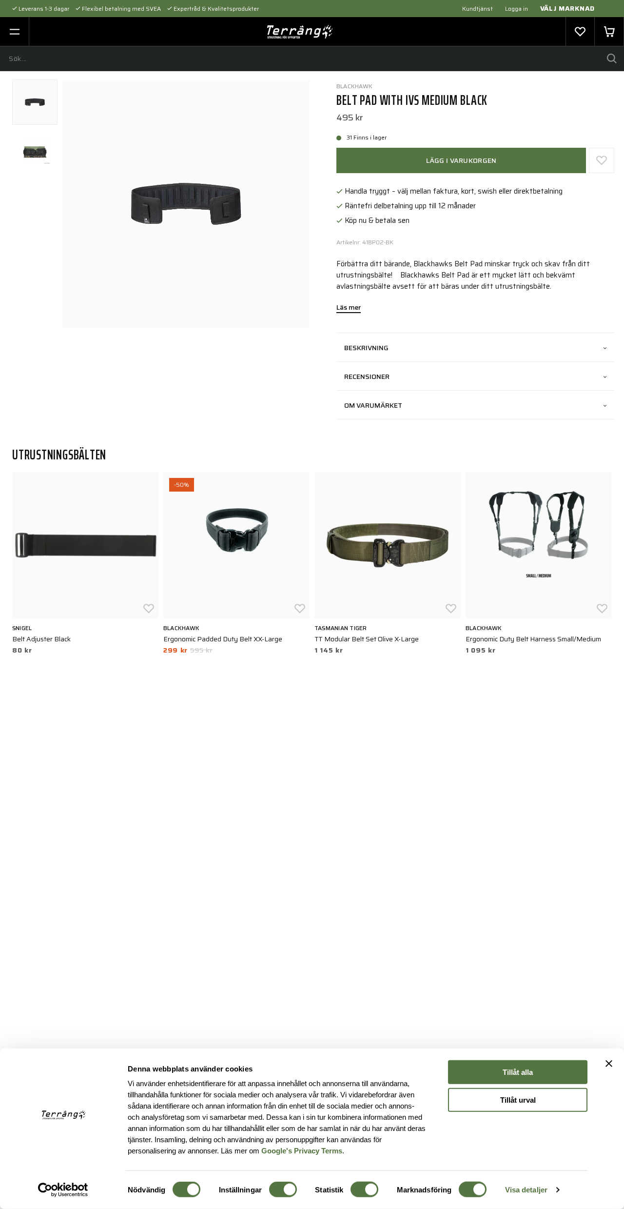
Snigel (22, 628)
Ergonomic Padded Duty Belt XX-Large (222, 639)
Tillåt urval (518, 1099)
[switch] (283, 1189)
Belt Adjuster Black (41, 639)
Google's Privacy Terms (301, 1150)
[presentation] (35, 102)
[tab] (35, 102)
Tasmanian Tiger (340, 628)
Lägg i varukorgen (461, 160)
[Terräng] (300, 32)
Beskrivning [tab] (366, 347)
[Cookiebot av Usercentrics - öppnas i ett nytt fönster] (63, 1190)
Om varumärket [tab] (373, 405)
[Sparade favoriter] (580, 31)
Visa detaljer (526, 1190)
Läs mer (348, 308)
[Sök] (612, 58)
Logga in (516, 8)
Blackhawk (354, 86)
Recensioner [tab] (367, 376)
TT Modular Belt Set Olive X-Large (366, 639)
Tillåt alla (518, 1072)
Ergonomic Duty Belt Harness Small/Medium (533, 639)
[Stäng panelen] (608, 1063)
